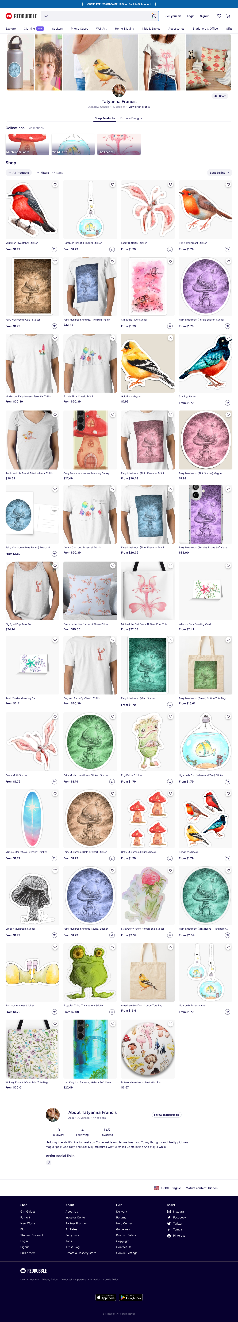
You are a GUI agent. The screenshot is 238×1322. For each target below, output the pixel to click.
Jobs (69, 1241)
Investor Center (76, 1217)
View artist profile (139, 106)
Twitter (177, 1223)
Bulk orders (27, 1253)
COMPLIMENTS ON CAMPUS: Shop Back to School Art (119, 4)
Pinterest (179, 1235)
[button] (119, 4)
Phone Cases (79, 28)
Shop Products (105, 118)
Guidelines (123, 1229)
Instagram (179, 1211)
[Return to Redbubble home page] (21, 16)
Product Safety (126, 1235)
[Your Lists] (219, 16)
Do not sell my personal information (80, 1279)
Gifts (229, 28)
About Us (72, 1211)
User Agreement (29, 1279)
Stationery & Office (205, 28)
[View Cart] (228, 16)
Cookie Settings (126, 1252)
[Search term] (153, 16)
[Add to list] (55, 184)
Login (24, 1241)
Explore (11, 28)
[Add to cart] (54, 249)
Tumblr (177, 1229)
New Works (27, 1223)
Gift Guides (27, 1211)
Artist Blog (73, 1247)
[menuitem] (11, 28)
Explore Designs (131, 118)
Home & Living (124, 28)
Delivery (121, 1211)
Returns (121, 1217)
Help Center (124, 1223)
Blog (23, 1229)
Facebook (179, 1217)
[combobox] (100, 16)
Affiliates (71, 1229)
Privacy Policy (50, 1279)
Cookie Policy (110, 1279)
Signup (24, 1247)
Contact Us (123, 1247)
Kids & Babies (151, 28)
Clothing (33, 28)
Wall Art (101, 28)
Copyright (122, 1241)
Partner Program (76, 1223)
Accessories (176, 28)
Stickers (57, 28)
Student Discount (31, 1235)
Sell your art (74, 1235)
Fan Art (25, 1217)
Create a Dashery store (81, 1253)
